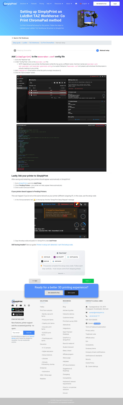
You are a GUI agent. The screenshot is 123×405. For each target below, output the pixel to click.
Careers (94, 323)
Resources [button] (58, 3)
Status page (66, 358)
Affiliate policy (90, 338)
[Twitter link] (25, 305)
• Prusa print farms (47, 320)
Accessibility (90, 345)
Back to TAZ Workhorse (21, 38)
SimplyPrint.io (23, 183)
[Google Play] (18, 309)
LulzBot (24, 43)
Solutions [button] (23, 3)
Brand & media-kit (68, 343)
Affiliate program (68, 354)
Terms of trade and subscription (96, 327)
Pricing (41, 3)
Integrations (66, 328)
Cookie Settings (93, 366)
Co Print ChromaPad (47, 43)
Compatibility (67, 378)
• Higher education (47, 351)
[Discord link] (13, 305)
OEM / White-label (46, 375)
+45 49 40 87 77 (94, 316)
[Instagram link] (29, 305)
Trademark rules (91, 334)
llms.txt (65, 393)
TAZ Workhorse (34, 43)
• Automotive (46, 371)
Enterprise (43, 368)
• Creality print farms (48, 323)
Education (43, 344)
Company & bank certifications (95, 352)
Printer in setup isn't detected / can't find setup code (55, 245)
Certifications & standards (94, 356)
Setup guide (16, 43)
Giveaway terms (91, 348)
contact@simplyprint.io (96, 312)
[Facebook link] (17, 305)
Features (34, 3)
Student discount (68, 347)
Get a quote (71, 293)
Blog (64, 307)
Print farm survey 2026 (70, 321)
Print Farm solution (46, 310)
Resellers (43, 379)
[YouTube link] (21, 305)
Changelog (66, 374)
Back (35, 281)
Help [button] (48, 3)
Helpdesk (66, 361)
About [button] (68, 3)
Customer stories (68, 317)
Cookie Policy (90, 363)
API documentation (69, 365)
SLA (87, 341)
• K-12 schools (46, 348)
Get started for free (54, 293)
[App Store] (18, 314)
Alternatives (66, 325)
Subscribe (28, 332)
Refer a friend (67, 351)
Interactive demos (68, 314)
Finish (87, 281)
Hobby (42, 307)
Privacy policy (90, 330)
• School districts (47, 355)
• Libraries (45, 358)
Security (88, 359)
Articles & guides (68, 310)
